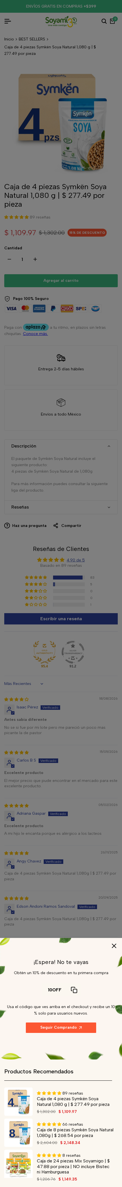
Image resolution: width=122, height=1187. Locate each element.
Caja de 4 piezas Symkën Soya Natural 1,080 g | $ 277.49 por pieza (73, 1101)
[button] (49, 1093)
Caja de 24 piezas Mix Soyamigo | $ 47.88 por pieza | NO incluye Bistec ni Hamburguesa (73, 1166)
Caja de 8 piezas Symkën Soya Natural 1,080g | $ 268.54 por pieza (75, 1132)
